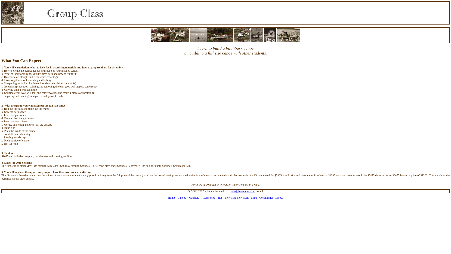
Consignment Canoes (271, 197)
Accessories (208, 197)
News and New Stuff (237, 197)
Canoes (182, 197)
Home (171, 197)
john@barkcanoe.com (243, 191)
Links (254, 197)
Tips (220, 197)
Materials (194, 197)
